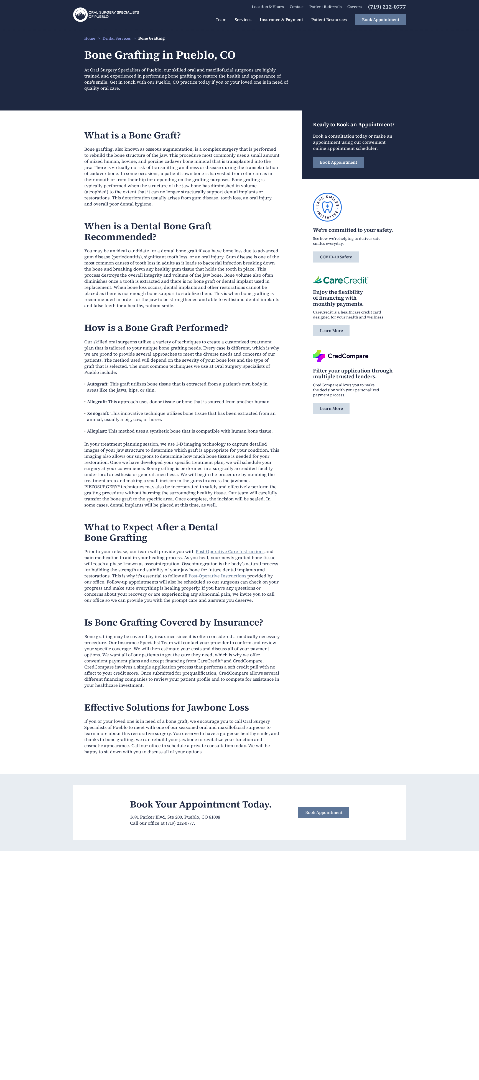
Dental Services (117, 38)
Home (89, 38)
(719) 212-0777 (180, 823)
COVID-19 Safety (336, 257)
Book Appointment (338, 162)
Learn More (331, 330)
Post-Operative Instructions (217, 576)
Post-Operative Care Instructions (230, 551)
